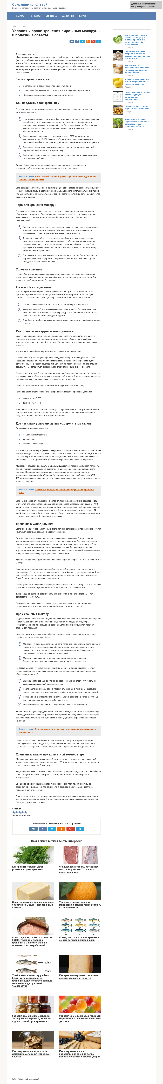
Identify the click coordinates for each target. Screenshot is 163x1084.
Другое (82, 16)
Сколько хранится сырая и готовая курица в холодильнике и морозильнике (138, 95)
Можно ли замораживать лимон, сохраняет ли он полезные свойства (137, 81)
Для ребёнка (68, 16)
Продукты (20, 16)
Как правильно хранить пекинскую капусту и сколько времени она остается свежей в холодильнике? (136, 40)
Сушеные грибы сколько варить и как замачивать (137, 107)
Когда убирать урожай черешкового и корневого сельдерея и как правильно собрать (137, 122)
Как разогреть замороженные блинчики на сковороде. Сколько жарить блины (137, 68)
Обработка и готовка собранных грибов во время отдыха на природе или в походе (137, 54)
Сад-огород (51, 16)
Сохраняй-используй (29, 4)
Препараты (35, 16)
